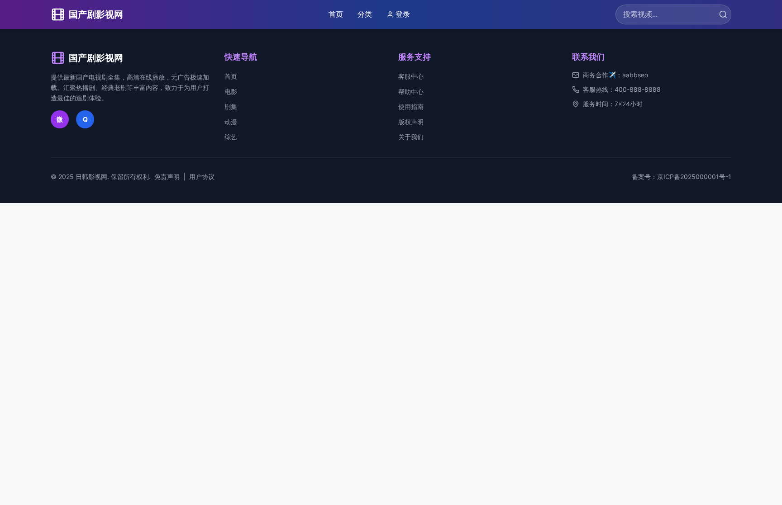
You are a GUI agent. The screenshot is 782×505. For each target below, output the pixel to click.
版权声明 (411, 122)
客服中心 (411, 76)
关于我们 (411, 137)
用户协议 (202, 176)
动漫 (230, 122)
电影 (230, 91)
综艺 (230, 137)
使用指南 (411, 106)
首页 (336, 14)
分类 (365, 14)
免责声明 (167, 176)
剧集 (230, 106)
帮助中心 (411, 91)
